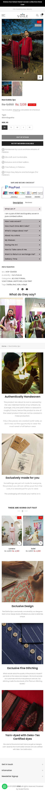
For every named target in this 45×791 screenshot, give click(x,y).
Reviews (28, 203)
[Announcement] (22, 3)
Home (4, 346)
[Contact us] (4, 786)
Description (18, 203)
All (13, 278)
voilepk (24, 284)
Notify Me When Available (22, 143)
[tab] (22, 209)
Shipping (16, 110)
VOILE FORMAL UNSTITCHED (12, 281)
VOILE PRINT (27, 281)
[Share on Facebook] (18, 289)
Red (14, 284)
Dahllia (9, 284)
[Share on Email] (27, 289)
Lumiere (12, 548)
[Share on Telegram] (22, 289)
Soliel (33, 548)
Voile (19, 284)
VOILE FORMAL (19, 278)
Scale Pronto (24, 789)
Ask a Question (8, 267)
